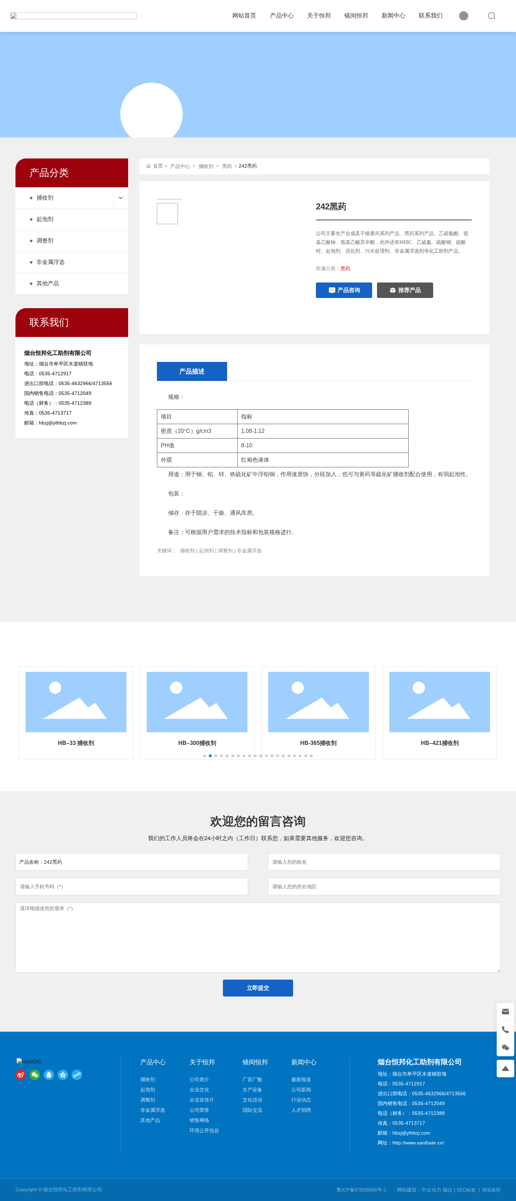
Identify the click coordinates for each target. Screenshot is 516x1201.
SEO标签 (466, 1190)
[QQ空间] (63, 1075)
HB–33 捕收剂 (76, 743)
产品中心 (180, 166)
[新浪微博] (20, 1075)
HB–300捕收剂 (197, 743)
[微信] (34, 1075)
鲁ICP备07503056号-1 (361, 1190)
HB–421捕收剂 (440, 743)
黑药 (227, 166)
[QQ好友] (49, 1075)
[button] (204, 755)
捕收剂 (206, 166)
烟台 (447, 1190)
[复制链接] (77, 1075)
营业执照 (491, 1190)
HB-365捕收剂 (318, 743)
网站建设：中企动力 (419, 1190)
